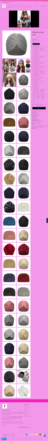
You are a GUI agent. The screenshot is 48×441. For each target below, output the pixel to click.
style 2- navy (42, 56)
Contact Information (27, 416)
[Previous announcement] (16, 2)
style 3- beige (35, 73)
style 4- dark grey (36, 64)
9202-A (34, 79)
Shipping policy (30, 438)
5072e (38, 96)
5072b (38, 98)
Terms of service (25, 438)
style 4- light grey (36, 60)
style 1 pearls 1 (35, 87)
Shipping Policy (26, 406)
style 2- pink (35, 71)
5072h (38, 94)
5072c (34, 98)
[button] (12, 5)
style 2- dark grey (36, 58)
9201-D (41, 77)
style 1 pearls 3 (35, 85)
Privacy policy (20, 438)
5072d (43, 96)
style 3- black (42, 71)
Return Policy (26, 413)
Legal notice (34, 438)
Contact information (39, 438)
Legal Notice (26, 414)
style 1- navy (35, 48)
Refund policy (26, 409)
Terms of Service (26, 408)
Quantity (33, 100)
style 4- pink (35, 62)
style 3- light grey (36, 75)
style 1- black (42, 50)
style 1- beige (35, 50)
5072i (34, 94)
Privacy (25, 411)
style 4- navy (42, 62)
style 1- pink (42, 48)
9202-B (42, 81)
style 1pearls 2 (35, 83)
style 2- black (35, 52)
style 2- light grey (36, 54)
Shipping (33, 40)
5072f (34, 96)
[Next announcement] (32, 2)
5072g (43, 94)
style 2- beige (35, 56)
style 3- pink (35, 77)
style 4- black (42, 73)
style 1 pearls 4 (35, 81)
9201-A (39, 79)
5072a (43, 98)
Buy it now (39, 108)
